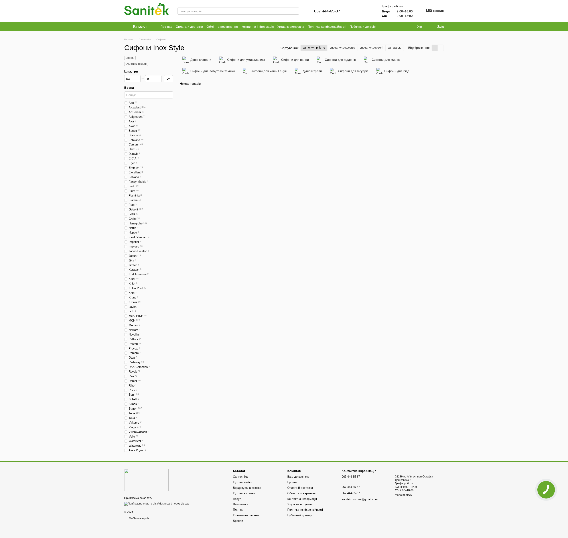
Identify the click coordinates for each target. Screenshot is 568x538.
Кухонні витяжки (244, 493)
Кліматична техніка (246, 515)
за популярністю (314, 47)
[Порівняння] (357, 11)
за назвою (394, 47)
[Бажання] (368, 11)
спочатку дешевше (342, 47)
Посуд (237, 499)
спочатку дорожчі (371, 47)
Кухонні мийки (242, 482)
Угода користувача (290, 26)
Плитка (238, 509)
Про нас (166, 26)
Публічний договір (363, 26)
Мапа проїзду (403, 495)
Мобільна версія (139, 518)
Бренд (129, 87)
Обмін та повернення (222, 26)
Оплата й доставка (189, 26)
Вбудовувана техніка (247, 487)
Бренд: (130, 57)
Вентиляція (240, 504)
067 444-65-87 (327, 11)
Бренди (238, 520)
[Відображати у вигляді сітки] (435, 48)
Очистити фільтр (136, 63)
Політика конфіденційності (327, 26)
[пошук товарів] (295, 11)
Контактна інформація (257, 26)
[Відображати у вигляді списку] (441, 48)
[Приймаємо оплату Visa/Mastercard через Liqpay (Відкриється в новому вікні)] (156, 503)
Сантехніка (240, 476)
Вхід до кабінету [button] (298, 476)
